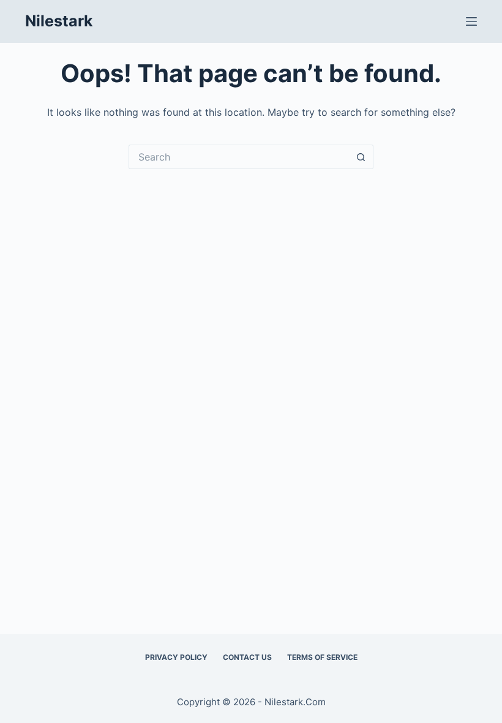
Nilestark (59, 21)
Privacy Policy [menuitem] (176, 657)
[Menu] (471, 21)
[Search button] (361, 157)
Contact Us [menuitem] (247, 657)
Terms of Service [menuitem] (322, 657)
